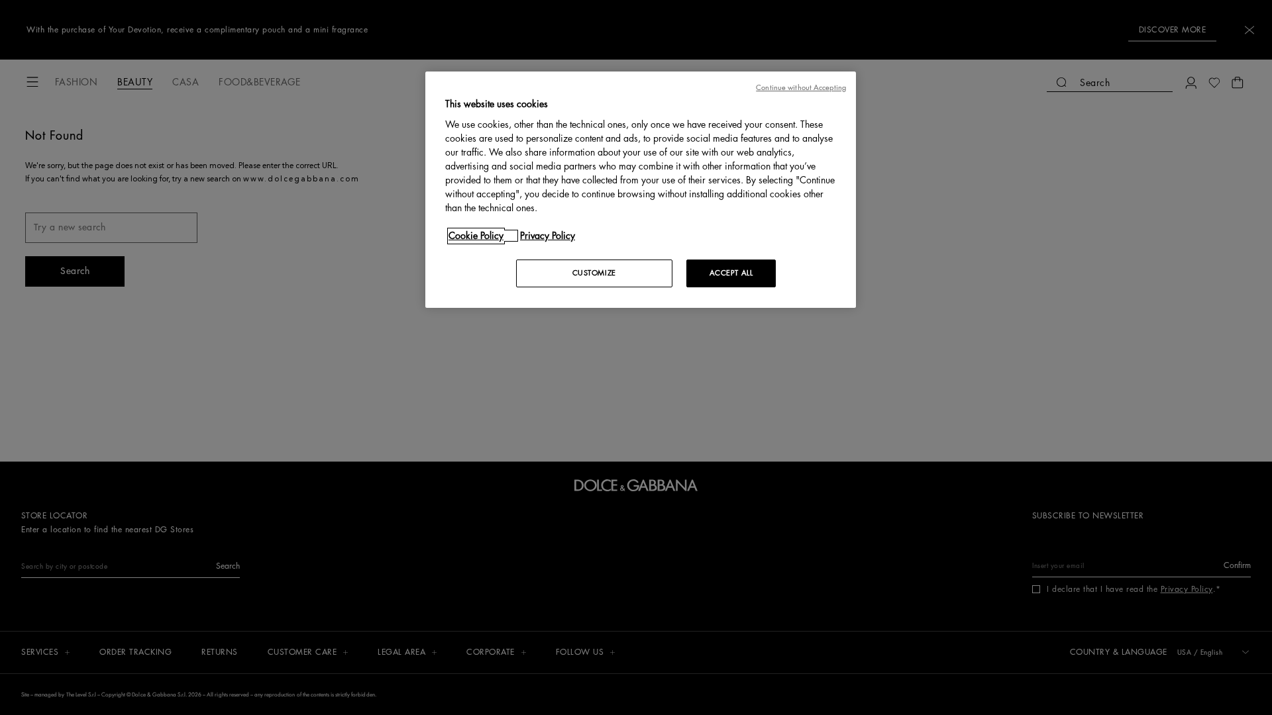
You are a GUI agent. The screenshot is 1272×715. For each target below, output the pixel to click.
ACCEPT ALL (731, 273)
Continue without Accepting (801, 87)
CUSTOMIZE (594, 273)
